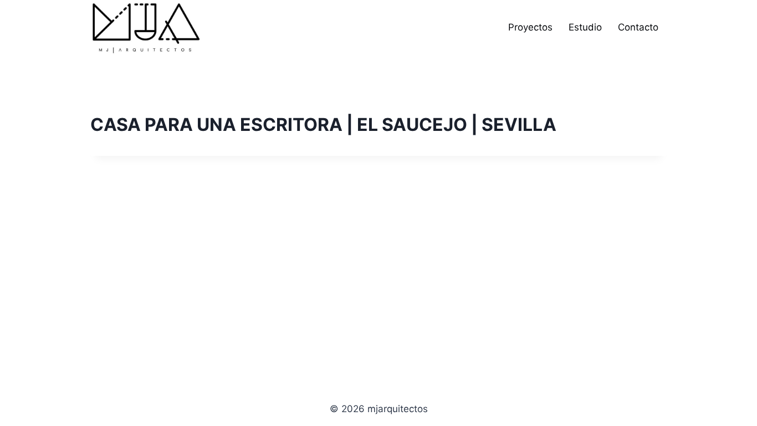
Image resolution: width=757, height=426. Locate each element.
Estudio (585, 27)
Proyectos (530, 27)
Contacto (638, 27)
